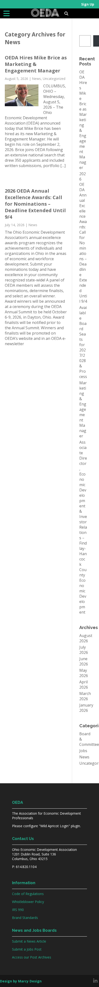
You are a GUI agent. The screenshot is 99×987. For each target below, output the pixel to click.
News (36, 78)
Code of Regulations (28, 893)
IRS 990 (18, 909)
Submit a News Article (29, 941)
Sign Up (87, 4)
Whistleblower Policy (28, 901)
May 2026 (83, 673)
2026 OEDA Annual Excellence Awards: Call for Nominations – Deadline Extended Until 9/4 (35, 204)
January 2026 (86, 707)
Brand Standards (25, 917)
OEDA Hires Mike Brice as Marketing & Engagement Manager (36, 64)
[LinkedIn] (95, 981)
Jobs (83, 750)
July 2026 (83, 649)
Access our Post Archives (31, 957)
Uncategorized (54, 78)
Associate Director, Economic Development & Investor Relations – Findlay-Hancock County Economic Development (83, 527)
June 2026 (83, 661)
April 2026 (83, 684)
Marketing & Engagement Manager (83, 409)
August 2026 (85, 638)
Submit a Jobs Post (27, 949)
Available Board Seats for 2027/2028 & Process (83, 342)
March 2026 (85, 696)
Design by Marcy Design (21, 981)
